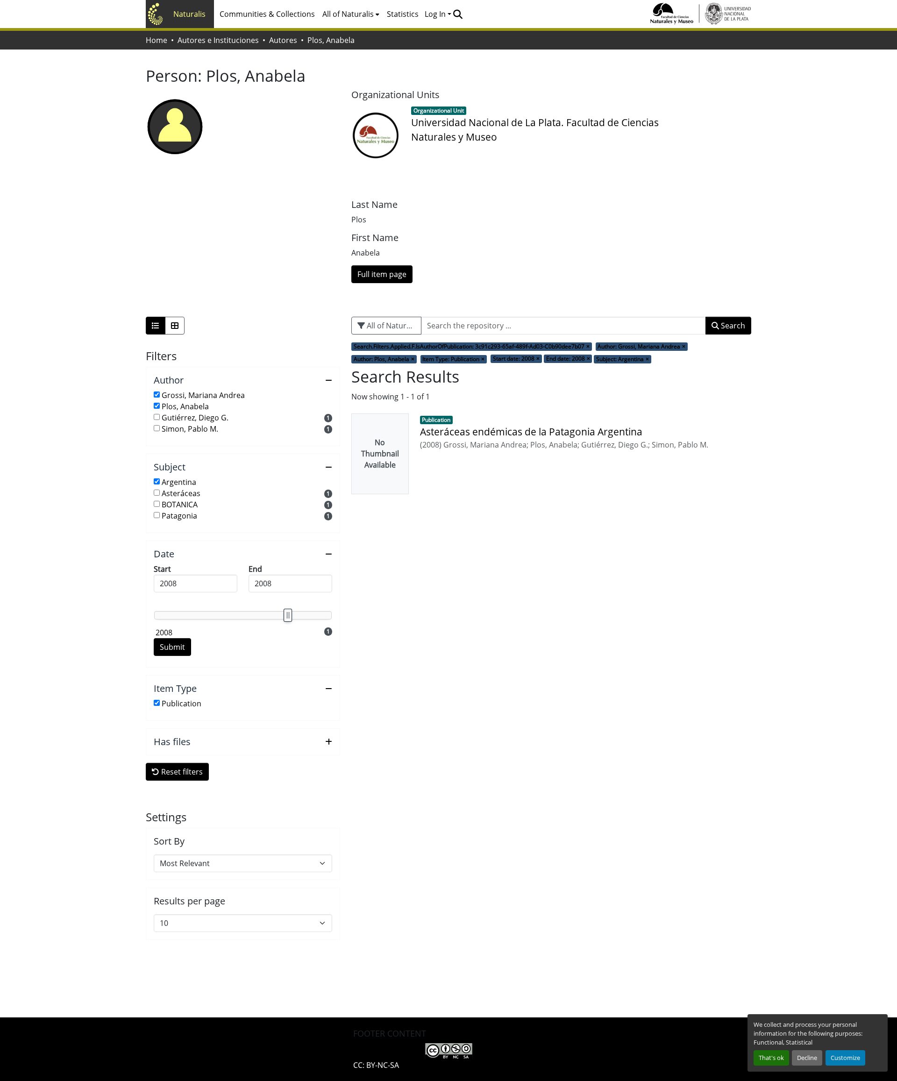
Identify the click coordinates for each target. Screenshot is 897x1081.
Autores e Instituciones (218, 40)
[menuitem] (350, 14)
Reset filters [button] (181, 772)
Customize (845, 1057)
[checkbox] (157, 394)
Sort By (169, 841)
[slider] (288, 615)
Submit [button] (172, 647)
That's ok (771, 1057)
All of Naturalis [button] (348, 14)
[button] (457, 14)
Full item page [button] (381, 274)
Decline (807, 1057)
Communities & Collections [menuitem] (267, 14)
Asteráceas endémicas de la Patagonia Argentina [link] (531, 431)
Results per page (189, 901)
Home (156, 40)
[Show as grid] (175, 325)
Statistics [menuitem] (403, 14)
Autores (283, 40)
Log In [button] (436, 14)
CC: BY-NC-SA (376, 1065)
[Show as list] (155, 325)
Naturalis (189, 14)
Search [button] (732, 325)
